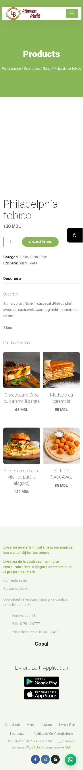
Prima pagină (11, 68)
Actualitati (12, 725)
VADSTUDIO (34, 747)
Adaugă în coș (40, 242)
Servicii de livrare (16, 588)
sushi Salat (43, 68)
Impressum (18, 733)
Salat (27, 68)
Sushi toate (28, 263)
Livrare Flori (67, 725)
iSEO (68, 747)
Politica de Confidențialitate (53, 733)
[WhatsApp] (70, 760)
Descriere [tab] (12, 278)
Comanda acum (15, 580)
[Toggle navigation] (72, 13)
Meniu (31, 725)
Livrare (47, 725)
